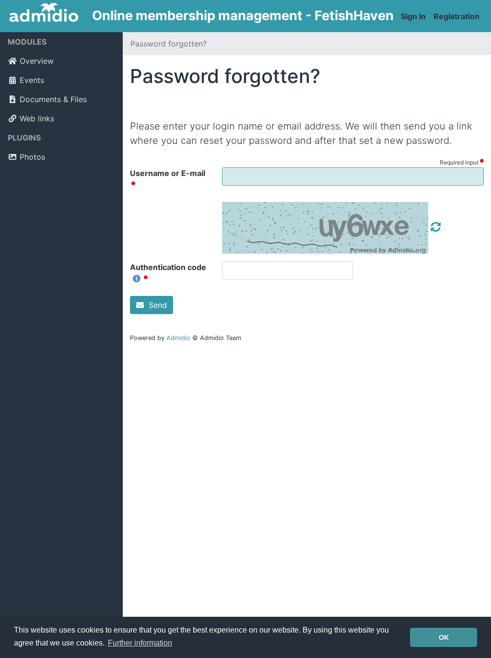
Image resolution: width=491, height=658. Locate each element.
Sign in (413, 16)
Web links (37, 118)
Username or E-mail (167, 173)
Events (32, 80)
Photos (32, 157)
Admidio (178, 337)
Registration (456, 16)
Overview (37, 61)
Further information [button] (140, 643)
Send (156, 305)
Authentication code (168, 267)
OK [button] (444, 637)
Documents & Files (53, 99)
